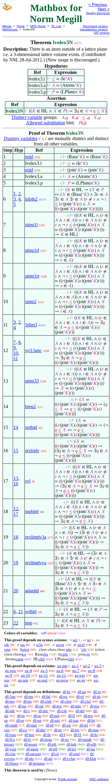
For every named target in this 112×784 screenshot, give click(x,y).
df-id (49, 725)
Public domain (67, 779)
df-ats (29, 758)
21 (20, 611)
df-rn (58, 730)
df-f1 (78, 734)
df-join (10, 749)
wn (75, 640)
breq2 (30, 406)
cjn (87, 654)
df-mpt (31, 725)
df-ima (93, 730)
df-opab (11, 725)
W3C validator (99, 779)
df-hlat (90, 758)
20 (15, 590)
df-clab (46, 701)
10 (15, 353)
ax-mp (62, 666)
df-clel (85, 701)
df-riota (46, 739)
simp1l (31, 224)
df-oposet (33, 754)
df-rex (57, 706)
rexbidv (32, 450)
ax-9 (8, 675)
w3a (39, 644)
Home (21, 26)
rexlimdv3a (35, 537)
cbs (45, 654)
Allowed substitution (45, 122)
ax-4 (28, 670)
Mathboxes (10, 29)
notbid (31, 427)
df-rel (83, 725)
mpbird (32, 511)
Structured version (95, 26)
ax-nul (42, 680)
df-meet (32, 749)
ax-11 (43, 675)
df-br (91, 720)
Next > (104, 9)
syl (27, 481)
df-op (37, 720)
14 (15, 427)
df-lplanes (37, 763)
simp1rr (32, 275)
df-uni (55, 720)
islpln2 (31, 199)
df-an (82, 692)
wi (89, 640)
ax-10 (25, 675)
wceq (60, 644)
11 (15, 358)
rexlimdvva (35, 562)
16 (15, 483)
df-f (62, 734)
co (24, 654)
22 (15, 622)
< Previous (97, 4)
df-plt (51, 744)
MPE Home (38, 26)
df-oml (74, 754)
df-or (97, 692)
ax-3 (98, 666)
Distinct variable (27, 117)
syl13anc (33, 350)
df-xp (66, 725)
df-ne (22, 706)
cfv (84, 649)
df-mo (10, 701)
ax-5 (44, 670)
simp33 (32, 380)
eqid (29, 156)
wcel (81, 644)
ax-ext (80, 675)
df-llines (12, 763)
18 (15, 537)
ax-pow (62, 680)
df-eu (27, 701)
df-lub (71, 744)
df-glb (91, 744)
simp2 (30, 301)
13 (15, 478)
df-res (74, 730)
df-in (21, 715)
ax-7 (75, 670)
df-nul (54, 715)
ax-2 (86, 666)
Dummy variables (20, 138)
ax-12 (61, 675)
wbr (69, 649)
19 (15, 562)
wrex (25, 649)
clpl (71, 659)
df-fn (47, 734)
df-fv (27, 739)
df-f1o (10, 739)
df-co (23, 730)
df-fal (46, 696)
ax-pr (81, 680)
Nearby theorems (98, 13)
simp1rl (32, 250)
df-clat (10, 754)
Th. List (56, 26)
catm (19, 659)
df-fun (29, 734)
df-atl (48, 758)
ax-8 (91, 670)
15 (15, 450)
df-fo (94, 734)
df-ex (63, 696)
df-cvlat (69, 758)
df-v (26, 711)
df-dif (80, 711)
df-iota (10, 734)
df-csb (62, 711)
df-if (71, 715)
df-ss (37, 715)
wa (22, 644)
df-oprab (85, 739)
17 (15, 514)
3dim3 (31, 324)
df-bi (66, 692)
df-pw (88, 715)
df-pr (20, 720)
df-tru (28, 696)
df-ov (65, 739)
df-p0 (53, 749)
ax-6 (60, 670)
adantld (32, 590)
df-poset (30, 744)
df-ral (39, 706)
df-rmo (75, 706)
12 (15, 508)
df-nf (80, 696)
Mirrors (6, 26)
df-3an (10, 696)
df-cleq (66, 701)
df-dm (40, 730)
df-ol (55, 754)
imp (28, 622)
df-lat (90, 749)
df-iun (74, 720)
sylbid (30, 611)
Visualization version (94, 29)
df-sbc (43, 711)
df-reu (94, 706)
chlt (42, 659)
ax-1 (75, 666)
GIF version (102, 32)
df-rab (10, 711)
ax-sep (23, 680)
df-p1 (71, 749)
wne (7, 649)
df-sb (97, 696)
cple (64, 654)
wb (6, 644)
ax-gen (10, 670)
